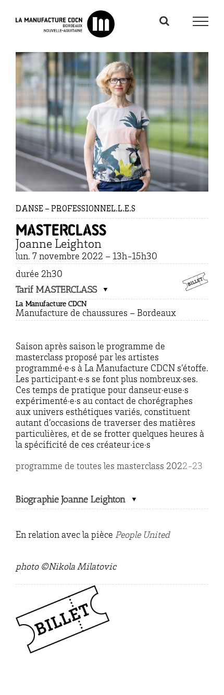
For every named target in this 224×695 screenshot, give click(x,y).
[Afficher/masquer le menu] (200, 21)
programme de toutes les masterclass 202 (99, 467)
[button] (62, 289)
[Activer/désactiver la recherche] (164, 21)
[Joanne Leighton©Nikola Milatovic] (112, 56)
